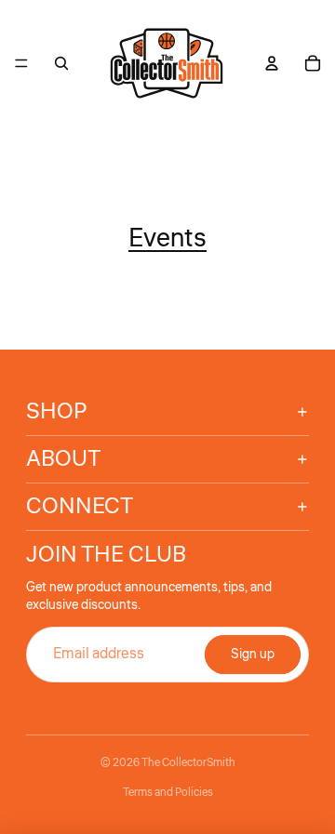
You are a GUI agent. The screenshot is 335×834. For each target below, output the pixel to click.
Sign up (253, 654)
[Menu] (21, 63)
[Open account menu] (271, 63)
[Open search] (61, 63)
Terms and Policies (168, 793)
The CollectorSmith (188, 763)
